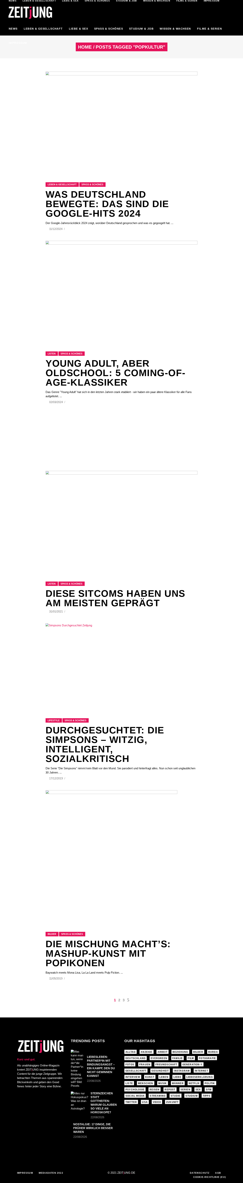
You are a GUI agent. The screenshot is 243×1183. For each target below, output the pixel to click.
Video (157, 1102)
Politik (210, 1083)
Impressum (25, 1173)
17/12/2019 (56, 778)
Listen (52, 353)
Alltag (130, 1052)
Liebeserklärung (199, 1077)
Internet (201, 1070)
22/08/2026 (94, 1080)
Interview (132, 1077)
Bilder (52, 934)
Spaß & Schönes (92, 184)
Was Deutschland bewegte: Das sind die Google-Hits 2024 (107, 204)
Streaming (158, 1096)
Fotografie (207, 1058)
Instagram (182, 1070)
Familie (177, 1058)
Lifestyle (54, 720)
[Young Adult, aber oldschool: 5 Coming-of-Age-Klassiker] (121, 291)
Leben (163, 1077)
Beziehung (180, 1052)
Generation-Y (192, 1064)
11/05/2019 (56, 978)
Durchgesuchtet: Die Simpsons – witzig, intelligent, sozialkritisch (105, 744)
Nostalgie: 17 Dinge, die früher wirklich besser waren (93, 1128)
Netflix (194, 1083)
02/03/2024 (56, 402)
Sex (198, 1089)
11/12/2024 (56, 228)
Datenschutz (199, 1173)
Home (85, 47)
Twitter (131, 1102)
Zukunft (172, 1102)
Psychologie (134, 1089)
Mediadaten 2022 (51, 1173)
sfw (208, 1089)
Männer (178, 1083)
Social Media (135, 1096)
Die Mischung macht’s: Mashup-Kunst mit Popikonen (108, 953)
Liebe (177, 1077)
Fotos (129, 1064)
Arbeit (162, 1052)
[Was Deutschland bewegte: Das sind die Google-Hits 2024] (121, 122)
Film (191, 1058)
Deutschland (135, 1058)
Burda (213, 1052)
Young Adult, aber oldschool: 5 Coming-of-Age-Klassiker (116, 373)
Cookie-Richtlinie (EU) (209, 1177)
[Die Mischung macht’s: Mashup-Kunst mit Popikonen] (111, 856)
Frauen (144, 1064)
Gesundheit (160, 1070)
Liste (129, 1083)
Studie (175, 1096)
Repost (170, 1089)
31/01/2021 (56, 611)
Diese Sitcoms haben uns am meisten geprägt (115, 598)
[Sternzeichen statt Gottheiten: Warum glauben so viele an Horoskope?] (79, 1100)
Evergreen (159, 1058)
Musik (162, 1083)
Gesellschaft (135, 1070)
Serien (185, 1089)
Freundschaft (166, 1064)
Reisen (154, 1089)
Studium (191, 1096)
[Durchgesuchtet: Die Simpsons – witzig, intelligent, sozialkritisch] (121, 666)
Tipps (206, 1096)
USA (145, 1102)
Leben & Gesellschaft (62, 184)
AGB (218, 1173)
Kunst (149, 1077)
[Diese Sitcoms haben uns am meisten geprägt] (121, 521)
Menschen (145, 1083)
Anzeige (146, 1052)
